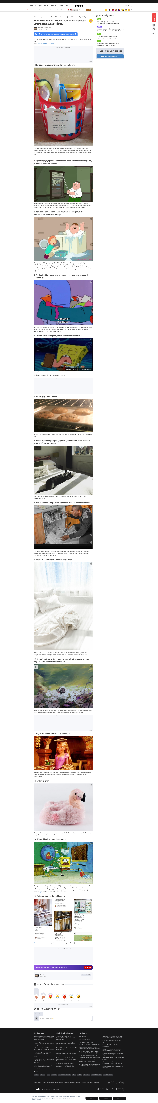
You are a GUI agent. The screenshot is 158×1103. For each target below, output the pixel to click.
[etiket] (91, 21)
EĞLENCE (53, 6)
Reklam (66, 1082)
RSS (98, 1082)
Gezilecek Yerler (108, 1074)
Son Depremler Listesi (84, 1039)
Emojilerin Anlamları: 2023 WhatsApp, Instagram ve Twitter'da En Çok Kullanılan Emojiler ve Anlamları (89, 1057)
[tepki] (36, 996)
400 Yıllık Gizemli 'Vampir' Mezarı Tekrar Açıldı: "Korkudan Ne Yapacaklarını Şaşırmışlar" (44, 1061)
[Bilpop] (112, 9)
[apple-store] (101, 1089)
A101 (74, 1074)
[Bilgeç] (109, 9)
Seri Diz (89, 9)
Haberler (36, 17)
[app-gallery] (119, 1089)
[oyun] (119, 9)
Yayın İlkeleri (90, 1082)
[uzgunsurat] (129, 9)
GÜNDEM (46, 6)
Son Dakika (86, 1074)
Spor (99, 19)
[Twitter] (116, 1082)
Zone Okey (82, 10)
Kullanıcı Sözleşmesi (81, 1082)
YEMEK (61, 6)
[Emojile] (116, 9)
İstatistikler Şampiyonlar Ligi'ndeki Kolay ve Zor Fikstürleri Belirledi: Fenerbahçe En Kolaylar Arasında (109, 22)
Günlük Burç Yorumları (64, 1074)
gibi (41, 892)
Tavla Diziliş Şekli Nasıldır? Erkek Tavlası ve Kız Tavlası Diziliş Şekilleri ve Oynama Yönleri (89, 1066)
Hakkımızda (37, 1082)
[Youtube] (119, 1082)
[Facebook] (112, 1082)
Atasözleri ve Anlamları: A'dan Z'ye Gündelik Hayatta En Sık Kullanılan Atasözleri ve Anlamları (87, 1061)
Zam (48, 1074)
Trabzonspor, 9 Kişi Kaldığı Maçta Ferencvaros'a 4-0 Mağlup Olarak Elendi (108, 37)
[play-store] (110, 1089)
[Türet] (106, 9)
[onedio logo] (79, 5)
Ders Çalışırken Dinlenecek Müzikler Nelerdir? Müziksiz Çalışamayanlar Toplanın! (111, 1050)
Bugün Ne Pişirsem (96, 1074)
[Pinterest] (122, 1082)
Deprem (42, 1074)
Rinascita (44, 27)
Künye (95, 1082)
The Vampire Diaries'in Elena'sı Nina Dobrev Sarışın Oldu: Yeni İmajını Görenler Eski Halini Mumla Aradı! (43, 1066)
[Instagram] (109, 1082)
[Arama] (121, 5)
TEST (31, 6)
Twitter (36, 1074)
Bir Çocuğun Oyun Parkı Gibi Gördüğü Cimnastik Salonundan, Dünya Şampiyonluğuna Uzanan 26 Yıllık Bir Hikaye (110, 44)
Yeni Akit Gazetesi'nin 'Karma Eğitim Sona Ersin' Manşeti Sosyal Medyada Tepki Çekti (65, 1043)
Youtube (54, 1074)
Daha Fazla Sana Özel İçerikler (109, 56)
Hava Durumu (82, 1036)
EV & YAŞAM (38, 6)
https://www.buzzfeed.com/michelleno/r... (47, 43)
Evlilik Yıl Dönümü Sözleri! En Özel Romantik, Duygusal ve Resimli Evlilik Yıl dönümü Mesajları (89, 1044)
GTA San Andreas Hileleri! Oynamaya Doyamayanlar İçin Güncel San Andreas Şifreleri (112, 1063)
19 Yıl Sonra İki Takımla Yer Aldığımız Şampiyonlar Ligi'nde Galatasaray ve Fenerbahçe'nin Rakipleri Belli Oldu (65, 1065)
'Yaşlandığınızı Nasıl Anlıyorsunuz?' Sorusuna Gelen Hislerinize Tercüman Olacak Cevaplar (65, 1038)
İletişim (70, 1082)
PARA (66, 6)
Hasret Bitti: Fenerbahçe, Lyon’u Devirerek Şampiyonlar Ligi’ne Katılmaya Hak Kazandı (66, 1053)
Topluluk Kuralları (59, 1082)
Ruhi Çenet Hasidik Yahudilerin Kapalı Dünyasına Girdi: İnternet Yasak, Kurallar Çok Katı (66, 1059)
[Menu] (27, 5)
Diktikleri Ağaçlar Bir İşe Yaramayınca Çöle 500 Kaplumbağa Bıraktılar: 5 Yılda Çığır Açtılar (110, 29)
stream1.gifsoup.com (38, 371)
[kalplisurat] (126, 9)
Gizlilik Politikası (50, 1082)
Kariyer (74, 1082)
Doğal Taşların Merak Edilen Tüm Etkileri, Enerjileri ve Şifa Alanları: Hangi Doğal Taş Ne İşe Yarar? (89, 1053)
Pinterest (37, 943)
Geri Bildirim (43, 1082)
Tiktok (79, 1074)
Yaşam (41, 17)
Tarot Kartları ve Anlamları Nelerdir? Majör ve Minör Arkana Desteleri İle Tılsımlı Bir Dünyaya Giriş (112, 1038)
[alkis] (122, 9)
